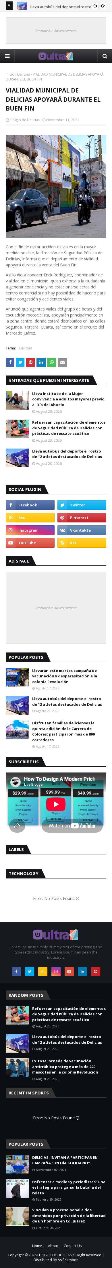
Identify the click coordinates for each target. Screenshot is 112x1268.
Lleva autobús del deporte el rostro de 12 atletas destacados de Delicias (67, 454)
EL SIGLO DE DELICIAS (54, 1255)
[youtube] (30, 543)
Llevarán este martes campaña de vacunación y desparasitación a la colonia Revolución (64, 676)
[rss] (30, 517)
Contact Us (73, 1245)
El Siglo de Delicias (25, 119)
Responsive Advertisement (56, 30)
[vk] (81, 530)
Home (37, 1245)
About (53, 1245)
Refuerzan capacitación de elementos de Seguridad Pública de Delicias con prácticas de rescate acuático (69, 428)
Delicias (23, 74)
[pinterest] (81, 517)
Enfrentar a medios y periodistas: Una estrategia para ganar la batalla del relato (68, 1187)
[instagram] (30, 530)
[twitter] (81, 505)
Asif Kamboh (68, 1259)
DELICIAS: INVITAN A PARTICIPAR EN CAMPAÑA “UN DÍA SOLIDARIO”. (65, 1160)
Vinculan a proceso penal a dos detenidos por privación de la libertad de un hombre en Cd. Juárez (69, 1215)
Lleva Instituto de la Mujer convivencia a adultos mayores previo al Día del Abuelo (68, 399)
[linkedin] (82, 971)
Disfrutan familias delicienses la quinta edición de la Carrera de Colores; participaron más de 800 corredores (63, 731)
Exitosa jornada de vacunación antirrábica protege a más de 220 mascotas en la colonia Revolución (65, 1066)
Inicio (10, 74)
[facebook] (30, 505)
